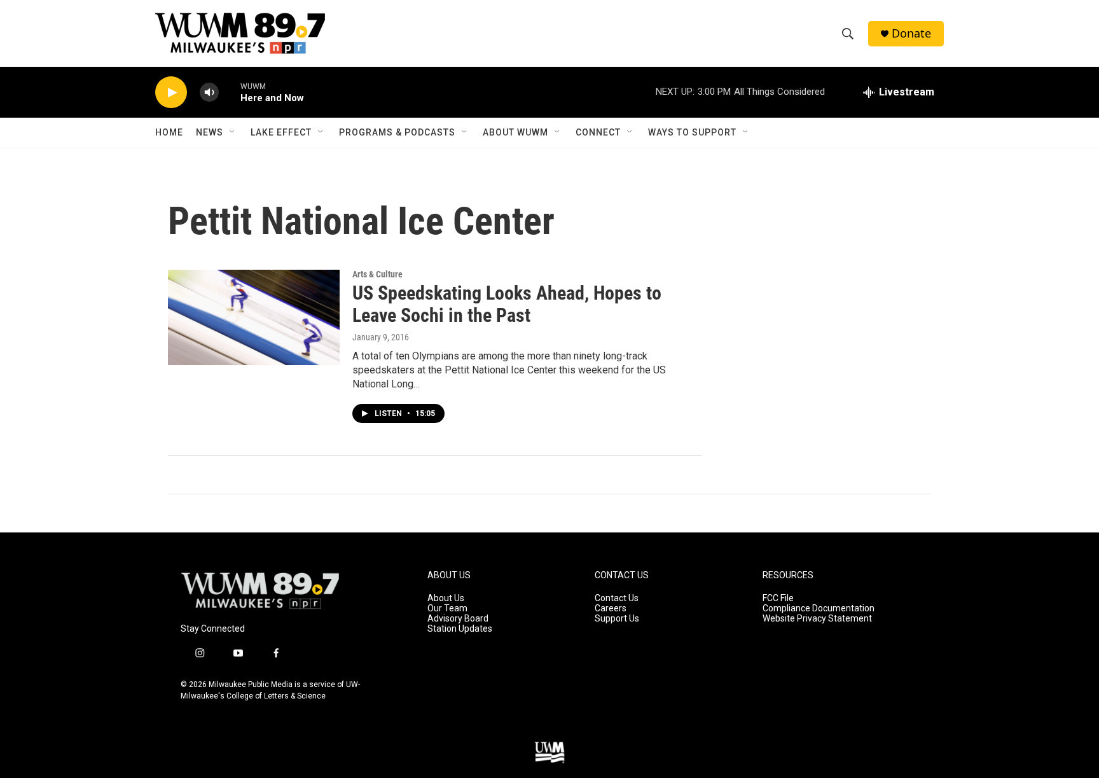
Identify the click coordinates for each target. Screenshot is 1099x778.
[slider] (230, 92)
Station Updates (459, 629)
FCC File (778, 598)
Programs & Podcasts (397, 132)
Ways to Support (692, 132)
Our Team (447, 608)
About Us (445, 598)
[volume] (209, 92)
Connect (598, 132)
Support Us (617, 618)
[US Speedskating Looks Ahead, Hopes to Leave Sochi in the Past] (254, 317)
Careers (610, 608)
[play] (171, 92)
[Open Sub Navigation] (233, 132)
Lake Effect (281, 132)
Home (169, 132)
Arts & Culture (377, 274)
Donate (911, 33)
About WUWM (515, 132)
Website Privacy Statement (817, 618)
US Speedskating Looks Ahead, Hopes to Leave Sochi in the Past (506, 304)
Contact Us (617, 598)
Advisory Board (457, 618)
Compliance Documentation (818, 608)
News (209, 132)
